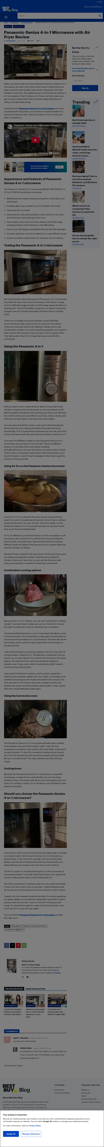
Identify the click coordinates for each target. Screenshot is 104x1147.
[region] (52, 1128)
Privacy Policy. (35, 1126)
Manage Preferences (31, 1134)
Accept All (11, 1134)
